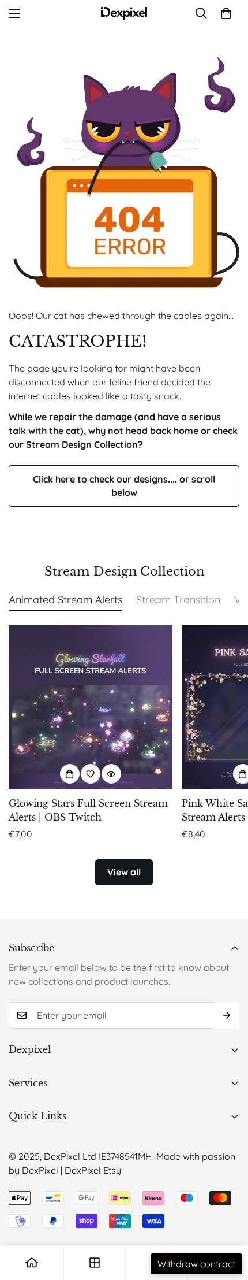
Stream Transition (178, 599)
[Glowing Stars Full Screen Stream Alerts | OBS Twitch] (90, 707)
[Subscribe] (226, 1015)
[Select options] (70, 774)
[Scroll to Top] (227, 1218)
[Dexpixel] (124, 13)
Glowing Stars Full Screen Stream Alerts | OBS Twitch (88, 810)
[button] (226, 13)
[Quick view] (111, 774)
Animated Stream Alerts (65, 599)
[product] (32, 1263)
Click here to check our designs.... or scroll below (124, 485)
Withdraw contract (196, 1264)
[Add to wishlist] (90, 774)
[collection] (94, 1262)
